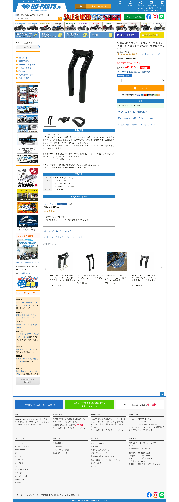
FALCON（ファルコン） (26, 349)
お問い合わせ (32, 495)
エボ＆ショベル (21, 476)
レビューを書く (24, 68)
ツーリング (70, 26)
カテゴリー (19, 438)
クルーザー (19, 456)
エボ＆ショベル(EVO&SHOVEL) (159, 26)
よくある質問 (96, 463)
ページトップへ (162, 394)
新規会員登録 (58, 443)
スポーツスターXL (22, 443)
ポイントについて (98, 466)
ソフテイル (83, 26)
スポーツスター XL (20, 26)
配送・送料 (57, 414)
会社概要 (132, 438)
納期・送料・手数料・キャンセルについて (137, 125)
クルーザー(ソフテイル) (58, 26)
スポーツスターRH (22, 446)
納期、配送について (99, 453)
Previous (45, 268)
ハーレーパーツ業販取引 (27, 380)
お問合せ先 (133, 414)
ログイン (27, 47)
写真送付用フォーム (26, 75)
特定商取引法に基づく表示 (52, 495)
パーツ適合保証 (135, 17)
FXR (16, 466)
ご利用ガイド (21, 424)
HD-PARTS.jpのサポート (101, 443)
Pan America (121, 26)
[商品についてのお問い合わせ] (134, 112)
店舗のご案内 (23, 78)
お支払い (18, 414)
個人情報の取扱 (72, 495)
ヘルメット (77, 35)
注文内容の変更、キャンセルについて (106, 456)
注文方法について (98, 446)
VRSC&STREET (146, 26)
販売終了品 (19, 479)
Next (161, 268)
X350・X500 (134, 26)
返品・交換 (95, 414)
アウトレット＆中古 (127, 35)
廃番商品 (18, 483)
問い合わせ (23, 71)
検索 (60, 18)
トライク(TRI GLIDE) (108, 26)
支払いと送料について (100, 450)
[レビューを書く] (63, 237)
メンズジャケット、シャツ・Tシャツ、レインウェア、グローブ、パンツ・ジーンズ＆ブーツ (52, 35)
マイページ (57, 438)
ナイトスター (45, 26)
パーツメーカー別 (152, 35)
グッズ (102, 35)
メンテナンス (27, 35)
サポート (94, 438)
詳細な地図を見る (25, 273)
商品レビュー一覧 (60, 453)
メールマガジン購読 (61, 450)
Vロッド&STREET (22, 469)
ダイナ (96, 26)
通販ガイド (23, 58)
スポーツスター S (32, 26)
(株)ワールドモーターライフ (27, 262)
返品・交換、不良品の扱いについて (105, 460)
